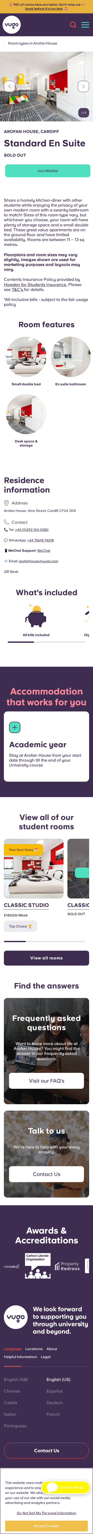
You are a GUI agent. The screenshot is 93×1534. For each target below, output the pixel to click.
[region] (46, 1501)
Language (12, 1349)
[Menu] (85, 25)
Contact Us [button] (46, 1174)
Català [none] (10, 1402)
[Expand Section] (14, 727)
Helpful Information (20, 1357)
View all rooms (46, 958)
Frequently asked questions (46, 1022)
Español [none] (55, 1391)
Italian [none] (10, 1414)
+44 (40, 540)
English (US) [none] (59, 1379)
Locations (34, 1349)
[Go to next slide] (83, 86)
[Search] (73, 24)
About (52, 1349)
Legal (45, 1357)
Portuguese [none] (15, 1425)
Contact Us (46, 1450)
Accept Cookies (46, 1526)
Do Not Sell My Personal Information (46, 1513)
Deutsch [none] (55, 1402)
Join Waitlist (47, 171)
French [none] (53, 1414)
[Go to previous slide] (9, 86)
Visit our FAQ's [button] (46, 1081)
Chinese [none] (12, 1391)
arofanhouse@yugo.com (38, 561)
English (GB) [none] (16, 1379)
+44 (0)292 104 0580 (32, 530)
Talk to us (46, 1130)
